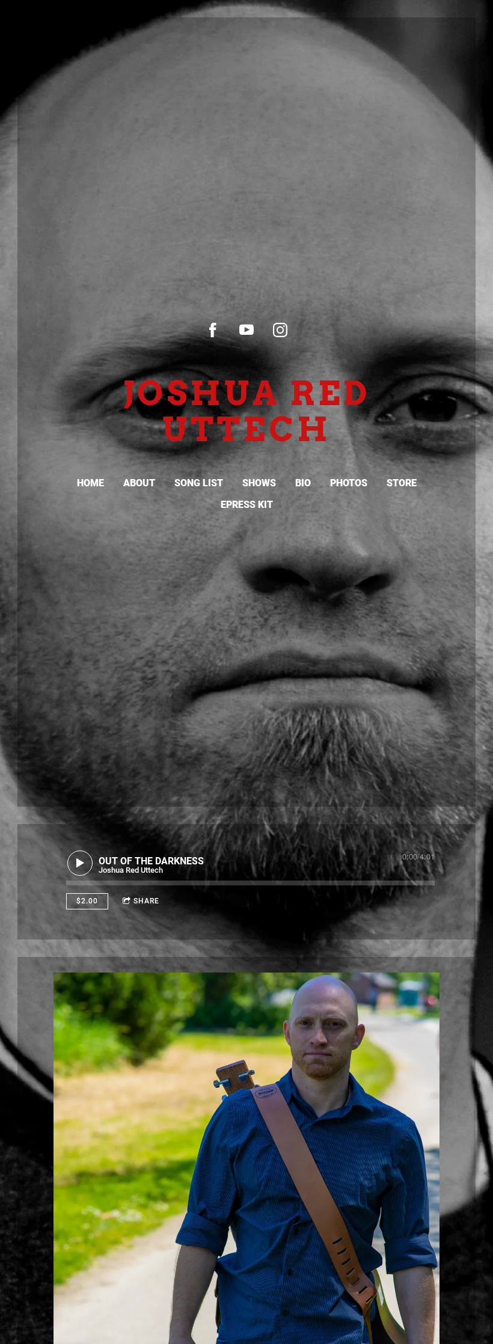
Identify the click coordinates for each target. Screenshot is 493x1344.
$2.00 (87, 901)
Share (146, 901)
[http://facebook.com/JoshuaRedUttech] (213, 330)
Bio (303, 483)
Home (90, 483)
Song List (198, 483)
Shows (259, 483)
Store (402, 483)
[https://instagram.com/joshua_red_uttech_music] (280, 330)
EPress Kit (247, 504)
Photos (348, 483)
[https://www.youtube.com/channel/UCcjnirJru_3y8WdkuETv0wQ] (246, 330)
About (139, 483)
